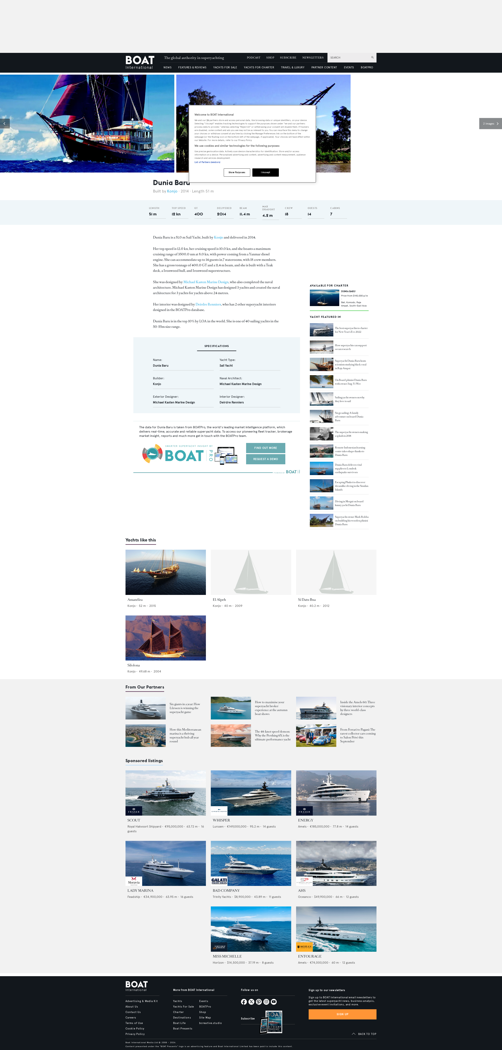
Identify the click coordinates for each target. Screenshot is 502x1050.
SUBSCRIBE (288, 57)
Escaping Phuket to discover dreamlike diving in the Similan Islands (351, 486)
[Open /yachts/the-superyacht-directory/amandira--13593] (166, 572)
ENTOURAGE (310, 956)
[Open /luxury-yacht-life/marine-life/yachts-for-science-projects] (321, 347)
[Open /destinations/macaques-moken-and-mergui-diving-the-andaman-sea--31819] (321, 503)
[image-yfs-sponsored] (134, 814)
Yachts (177, 1001)
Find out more (265, 448)
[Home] (143, 63)
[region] (252, 144)
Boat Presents (182, 1028)
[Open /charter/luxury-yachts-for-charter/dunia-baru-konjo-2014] (324, 298)
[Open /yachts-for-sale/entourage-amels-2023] (336, 929)
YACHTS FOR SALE (225, 67)
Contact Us (133, 1012)
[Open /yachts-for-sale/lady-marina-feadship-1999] (166, 863)
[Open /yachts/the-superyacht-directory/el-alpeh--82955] (251, 572)
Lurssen (218, 826)
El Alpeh (219, 599)
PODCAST (253, 57)
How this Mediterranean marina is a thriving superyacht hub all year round (185, 735)
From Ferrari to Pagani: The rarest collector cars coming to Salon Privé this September (358, 735)
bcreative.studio (210, 1023)
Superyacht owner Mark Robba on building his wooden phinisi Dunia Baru (352, 520)
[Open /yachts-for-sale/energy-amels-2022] (336, 793)
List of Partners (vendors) (207, 162)
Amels (302, 826)
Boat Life (179, 1023)
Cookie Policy (135, 1028)
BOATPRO (367, 67)
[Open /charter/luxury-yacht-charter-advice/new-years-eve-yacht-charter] (321, 329)
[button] (5, 123)
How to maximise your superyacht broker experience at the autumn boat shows (271, 708)
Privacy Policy (135, 1034)
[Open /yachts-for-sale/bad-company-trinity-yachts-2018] (251, 863)
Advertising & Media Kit (142, 1001)
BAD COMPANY (226, 890)
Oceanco (304, 897)
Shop (202, 1012)
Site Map (205, 1017)
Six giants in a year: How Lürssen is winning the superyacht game (185, 708)
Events (203, 1001)
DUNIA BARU (348, 291)
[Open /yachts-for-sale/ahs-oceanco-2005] (336, 863)
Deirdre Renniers (208, 304)
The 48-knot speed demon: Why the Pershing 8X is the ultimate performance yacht (273, 735)
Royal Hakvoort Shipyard (144, 826)
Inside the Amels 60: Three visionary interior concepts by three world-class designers (357, 708)
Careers (131, 1017)
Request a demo (265, 459)
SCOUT (133, 820)
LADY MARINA (140, 890)
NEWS (167, 67)
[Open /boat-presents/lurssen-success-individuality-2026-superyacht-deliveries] (146, 708)
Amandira (135, 599)
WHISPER (221, 820)
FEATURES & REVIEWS (192, 67)
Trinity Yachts (222, 897)
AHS (302, 890)
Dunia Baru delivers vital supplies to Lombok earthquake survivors (348, 468)
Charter (178, 1012)
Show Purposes (237, 172)
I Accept (265, 172)
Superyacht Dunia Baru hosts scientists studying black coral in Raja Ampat (350, 364)
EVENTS (349, 67)
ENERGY (305, 820)
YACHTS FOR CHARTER (259, 67)
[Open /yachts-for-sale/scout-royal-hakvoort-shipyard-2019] (166, 793)
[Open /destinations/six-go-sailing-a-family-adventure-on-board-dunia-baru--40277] (321, 416)
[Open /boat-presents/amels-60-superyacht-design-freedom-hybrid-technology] (316, 708)
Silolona (133, 665)
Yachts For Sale (183, 1006)
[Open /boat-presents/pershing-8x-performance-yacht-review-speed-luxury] (231, 735)
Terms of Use (134, 1023)
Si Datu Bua (307, 599)
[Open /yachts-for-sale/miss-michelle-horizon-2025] (251, 929)
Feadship (133, 897)
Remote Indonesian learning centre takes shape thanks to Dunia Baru (350, 451)
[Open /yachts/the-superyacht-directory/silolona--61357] (166, 638)
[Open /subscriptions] (267, 1023)
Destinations (182, 1017)
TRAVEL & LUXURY (292, 67)
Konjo (172, 191)
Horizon (218, 962)
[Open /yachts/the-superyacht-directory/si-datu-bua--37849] (336, 572)
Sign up (342, 1014)
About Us (132, 1006)
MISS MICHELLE (227, 956)
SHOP (270, 57)
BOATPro (205, 1006)
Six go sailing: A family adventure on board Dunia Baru (349, 416)
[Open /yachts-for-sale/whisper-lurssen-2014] (251, 793)
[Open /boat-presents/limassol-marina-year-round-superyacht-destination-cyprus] (146, 735)
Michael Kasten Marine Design (205, 282)
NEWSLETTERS (313, 57)
